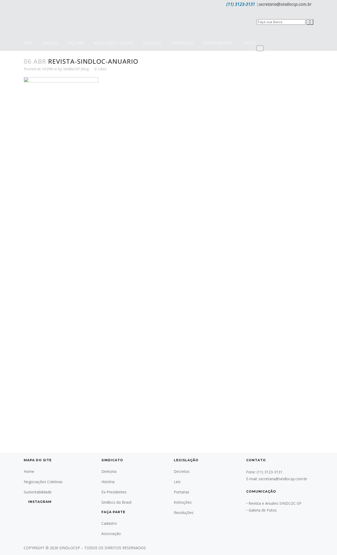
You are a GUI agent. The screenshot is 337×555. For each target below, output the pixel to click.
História (108, 481)
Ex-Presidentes (114, 491)
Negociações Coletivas (43, 481)
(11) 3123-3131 (240, 4)
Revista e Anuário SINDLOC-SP (275, 503)
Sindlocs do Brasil (116, 502)
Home (29, 471)
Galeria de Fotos (263, 510)
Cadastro (109, 523)
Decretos (182, 471)
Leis (177, 481)
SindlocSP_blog (76, 68)
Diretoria (108, 471)
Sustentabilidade (38, 491)
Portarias (181, 491)
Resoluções (184, 512)
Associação (111, 533)
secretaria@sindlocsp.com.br (285, 4)
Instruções (183, 502)
